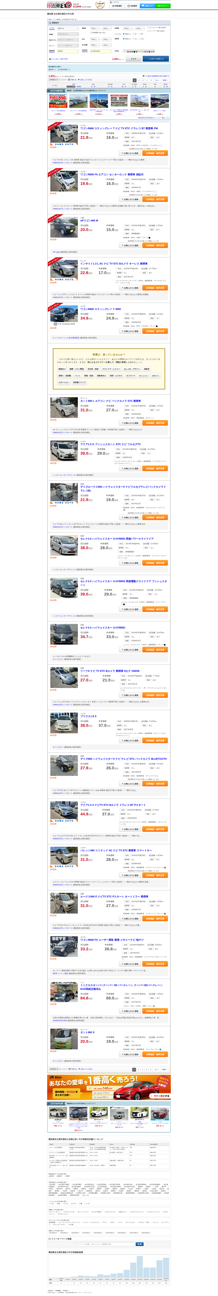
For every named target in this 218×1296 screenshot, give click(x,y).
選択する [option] (61, 28)
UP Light (56, 252)
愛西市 (137, 1191)
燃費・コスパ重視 (77, 369)
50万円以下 (86, 1233)
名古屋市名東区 (115, 1187)
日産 (58, 1203)
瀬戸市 (164, 1187)
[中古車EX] (59, 5)
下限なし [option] (94, 28)
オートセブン (58, 659)
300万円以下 (134, 1233)
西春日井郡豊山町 (67, 1193)
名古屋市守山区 (89, 1187)
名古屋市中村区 (115, 1184)
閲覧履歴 (118, 6)
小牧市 (154, 1189)
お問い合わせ (52, 1292)
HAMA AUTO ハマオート (63, 163)
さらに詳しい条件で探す (60, 59)
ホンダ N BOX (96, 1212)
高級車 (146, 369)
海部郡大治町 (105, 1193)
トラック (155, 1222)
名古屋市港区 (63, 69)
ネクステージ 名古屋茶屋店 (57, 1152)
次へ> (157, 80)
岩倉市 (105, 1191)
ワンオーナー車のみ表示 (157, 27)
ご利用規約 (61, 1292)
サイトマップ (88, 1292)
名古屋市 (52, 1184)
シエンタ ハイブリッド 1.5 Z (160, 1122)
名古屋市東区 (77, 1184)
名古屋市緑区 (102, 1187)
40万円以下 (75, 1233)
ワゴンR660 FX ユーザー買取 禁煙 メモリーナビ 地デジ (112, 939)
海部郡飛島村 (130, 1193)
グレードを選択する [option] (65, 45)
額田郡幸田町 (74, 1195)
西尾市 (115, 1189)
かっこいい (143, 376)
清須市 (144, 1191)
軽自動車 (52, 1222)
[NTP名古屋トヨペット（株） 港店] (139, 110)
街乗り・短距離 (65, 376)
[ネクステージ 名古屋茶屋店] (78, 110)
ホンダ (73, 1203)
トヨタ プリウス (110, 1212)
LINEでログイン (163, 6)
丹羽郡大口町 (80, 1193)
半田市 (51, 1189)
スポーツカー (64, 382)
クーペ (120, 1222)
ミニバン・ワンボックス (91, 1222)
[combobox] (68, 29)
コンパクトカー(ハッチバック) (69, 1222)
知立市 (80, 1191)
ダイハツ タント (54, 1212)
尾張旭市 (89, 1191)
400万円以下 (146, 1233)
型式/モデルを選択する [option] (66, 40)
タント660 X (87, 1032)
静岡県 (59, 1176)
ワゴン (105, 1222)
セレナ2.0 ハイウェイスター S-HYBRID (102, 627)
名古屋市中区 (128, 1184)
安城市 (107, 1189)
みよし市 (86, 1195)
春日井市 (59, 1189)
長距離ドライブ (79, 382)
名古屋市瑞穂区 (155, 1184)
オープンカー (130, 1222)
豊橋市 (140, 1187)
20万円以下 (53, 1233)
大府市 (65, 1191)
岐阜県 (51, 1176)
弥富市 (163, 1191)
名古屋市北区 (89, 1184)
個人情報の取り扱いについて (74, 1292)
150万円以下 (110, 1233)
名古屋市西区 (101, 1184)
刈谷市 (91, 1189)
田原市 (129, 1191)
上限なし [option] (106, 28)
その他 (71, 1224)
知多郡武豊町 (62, 1195)
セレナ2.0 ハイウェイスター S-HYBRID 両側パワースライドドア (117, 538)
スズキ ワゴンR (69, 1212)
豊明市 (113, 1191)
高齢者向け (101, 376)
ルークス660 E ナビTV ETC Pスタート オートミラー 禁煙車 (114, 896)
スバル (87, 1203)
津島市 (76, 1189)
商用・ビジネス (116, 376)
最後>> (165, 80)
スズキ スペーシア (153, 1212)
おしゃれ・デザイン (132, 369)
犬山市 (130, 1189)
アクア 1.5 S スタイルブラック (99, 1122)
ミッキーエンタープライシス (64, 475)
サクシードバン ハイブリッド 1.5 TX (119, 1123)
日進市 (121, 1191)
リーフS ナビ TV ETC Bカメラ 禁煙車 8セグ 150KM (109, 671)
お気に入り (149, 6)
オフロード (130, 376)
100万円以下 (98, 1233)
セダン (112, 1222)
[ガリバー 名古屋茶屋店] (58, 110)
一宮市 (156, 1187)
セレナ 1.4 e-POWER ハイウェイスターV (139, 1123)
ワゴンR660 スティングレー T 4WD (100, 309)
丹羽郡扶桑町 (93, 1193)
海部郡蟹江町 (117, 1193)
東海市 (57, 1191)
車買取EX (66, 1290)
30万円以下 (64, 1233)
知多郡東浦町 (156, 1193)
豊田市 (99, 1189)
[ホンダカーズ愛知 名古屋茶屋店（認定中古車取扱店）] (119, 110)
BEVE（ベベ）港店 (61, 973)
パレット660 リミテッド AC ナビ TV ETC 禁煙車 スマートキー (116, 850)
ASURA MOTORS (60, 1021)
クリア (133, 59)
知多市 (73, 1191)
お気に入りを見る (86, 80)
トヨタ (51, 1203)
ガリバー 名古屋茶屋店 (55, 1147)
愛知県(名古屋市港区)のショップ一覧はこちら (154, 118)
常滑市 (138, 1189)
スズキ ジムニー (63, 1214)
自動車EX (50, 1290)
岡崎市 (148, 1187)
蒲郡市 (122, 1189)
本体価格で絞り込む (99, 32)
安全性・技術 (93, 369)
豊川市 (68, 1189)
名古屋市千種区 (64, 1184)
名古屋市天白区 (129, 1187)
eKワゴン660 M (89, 220)
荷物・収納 (88, 376)
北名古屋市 (154, 1191)
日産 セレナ (123, 1212)
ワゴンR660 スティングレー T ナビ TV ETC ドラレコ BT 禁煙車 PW (119, 128)
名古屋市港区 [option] (95, 51)
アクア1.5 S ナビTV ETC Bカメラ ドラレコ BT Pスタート (113, 805)
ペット (77, 376)
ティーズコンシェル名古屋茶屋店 (66, 338)
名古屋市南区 (76, 1187)
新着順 (79, 86)
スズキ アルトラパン (137, 1212)
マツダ (65, 1203)
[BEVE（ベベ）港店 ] (160, 110)
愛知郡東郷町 (53, 1193)
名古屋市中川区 (63, 1187)
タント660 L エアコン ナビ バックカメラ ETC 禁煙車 (110, 400)
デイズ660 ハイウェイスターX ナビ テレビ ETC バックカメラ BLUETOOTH (123, 758)
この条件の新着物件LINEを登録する (157, 76)
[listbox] (95, 29)
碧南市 (83, 1189)
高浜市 (98, 1191)
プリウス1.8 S (88, 716)
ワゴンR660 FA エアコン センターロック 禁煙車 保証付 (112, 174)
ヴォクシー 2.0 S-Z (57, 1122)
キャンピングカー (59, 1224)
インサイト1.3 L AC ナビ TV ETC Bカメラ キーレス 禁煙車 (114, 263)
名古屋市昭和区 (141, 1184)
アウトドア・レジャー (111, 369)
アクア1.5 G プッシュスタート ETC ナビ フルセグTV (110, 444)
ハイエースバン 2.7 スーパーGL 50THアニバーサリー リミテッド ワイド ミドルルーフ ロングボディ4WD (78, 1125)
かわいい (155, 376)
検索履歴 (133, 6)
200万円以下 (122, 1233)
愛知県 (51, 69)
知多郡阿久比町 (143, 1193)
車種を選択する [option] (63, 34)
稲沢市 (162, 1189)
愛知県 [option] (60, 51)
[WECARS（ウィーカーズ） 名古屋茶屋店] (99, 110)
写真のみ (74, 80)
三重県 (67, 1176)
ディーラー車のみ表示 (157, 31)
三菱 (80, 1203)
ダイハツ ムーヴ (82, 1212)
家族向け (62, 369)
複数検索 (51, 29)
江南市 (146, 1189)
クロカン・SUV (143, 1222)
